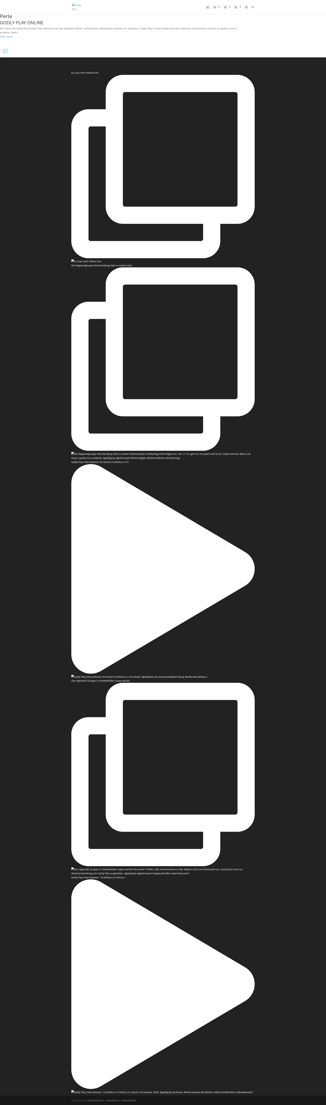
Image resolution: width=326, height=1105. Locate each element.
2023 (5, 52)
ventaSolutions (95, 1100)
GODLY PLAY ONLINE (21, 23)
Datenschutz (129, 1100)
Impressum (112, 1100)
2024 (5, 49)
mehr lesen (6, 36)
